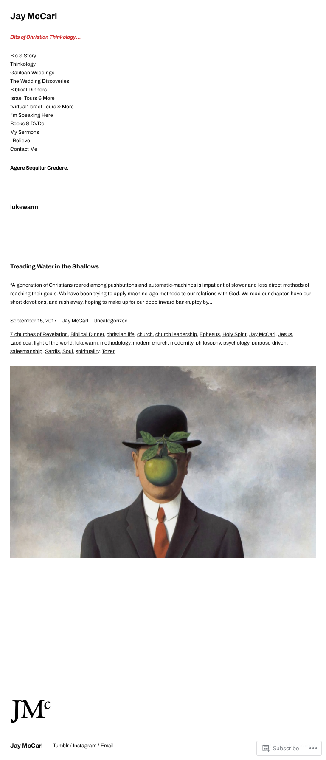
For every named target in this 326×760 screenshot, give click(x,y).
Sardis (52, 351)
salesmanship (26, 351)
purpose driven (269, 343)
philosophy (208, 343)
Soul (67, 351)
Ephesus (210, 334)
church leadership (176, 334)
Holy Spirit (234, 334)
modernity (181, 343)
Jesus (285, 334)
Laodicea (20, 343)
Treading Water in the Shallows (54, 266)
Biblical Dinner (87, 334)
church (145, 334)
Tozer (108, 351)
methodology (115, 343)
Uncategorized (110, 321)
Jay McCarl (33, 16)
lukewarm (86, 343)
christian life (121, 334)
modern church (150, 343)
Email (107, 746)
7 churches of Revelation (39, 334)
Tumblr (61, 746)
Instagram (84, 746)
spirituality (87, 351)
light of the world (53, 343)
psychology (236, 343)
